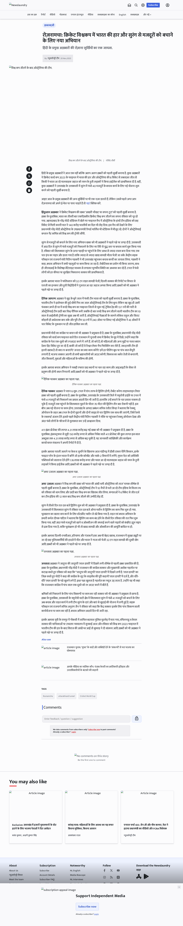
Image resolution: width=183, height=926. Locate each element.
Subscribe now (87, 906)
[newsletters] (129, 5)
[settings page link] (143, 5)
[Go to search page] (136, 5)
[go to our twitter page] (111, 870)
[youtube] (118, 870)
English (122, 15)
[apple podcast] (118, 877)
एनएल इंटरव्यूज (77, 15)
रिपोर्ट (43, 15)
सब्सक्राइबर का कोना (106, 15)
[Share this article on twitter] (29, 176)
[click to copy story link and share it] (29, 190)
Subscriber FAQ (47, 879)
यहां (88, 203)
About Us (13, 871)
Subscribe (153, 5)
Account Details (47, 875)
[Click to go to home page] (20, 5)
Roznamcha (48, 696)
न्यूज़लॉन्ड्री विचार (16, 875)
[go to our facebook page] (104, 870)
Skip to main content (23, 23)
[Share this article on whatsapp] (29, 183)
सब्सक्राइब (134, 15)
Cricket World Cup (87, 696)
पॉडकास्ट (63, 15)
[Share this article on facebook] (29, 169)
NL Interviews (76, 879)
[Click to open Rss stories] (111, 877)
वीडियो (52, 15)
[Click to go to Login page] (167, 5)
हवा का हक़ (32, 15)
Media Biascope (77, 875)
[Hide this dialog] (179, 887)
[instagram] (104, 877)
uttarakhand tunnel (66, 696)
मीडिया (90, 15)
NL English (75, 871)
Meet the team (16, 879)
